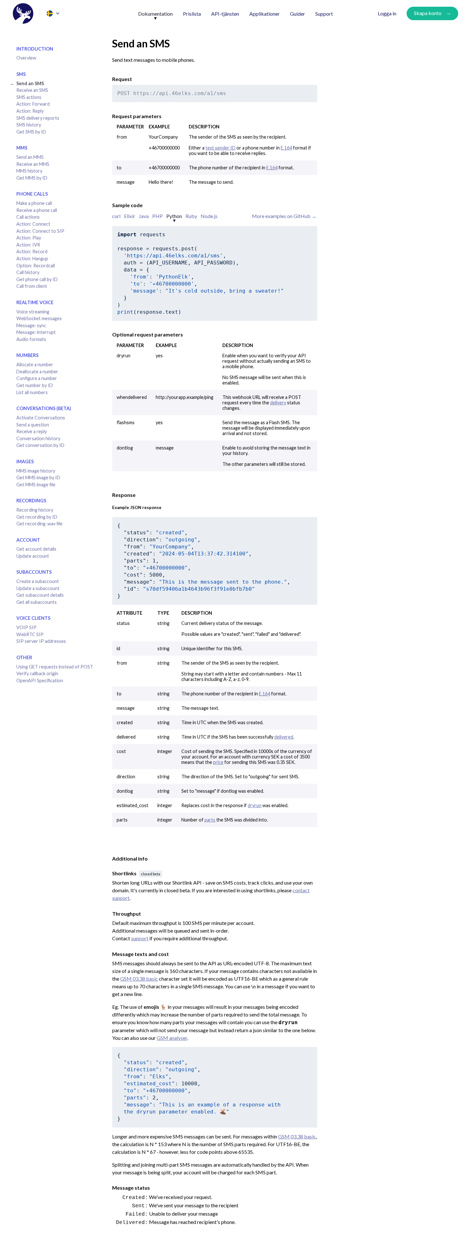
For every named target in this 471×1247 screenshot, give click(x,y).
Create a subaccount (37, 581)
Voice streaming (32, 311)
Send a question (32, 424)
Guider (297, 14)
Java (144, 216)
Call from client (31, 286)
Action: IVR (28, 244)
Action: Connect (33, 224)
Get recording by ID (36, 517)
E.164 (286, 147)
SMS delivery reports (37, 118)
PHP (157, 216)
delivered (283, 737)
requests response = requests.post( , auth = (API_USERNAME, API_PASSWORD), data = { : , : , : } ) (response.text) (200, 273)
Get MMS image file (35, 484)
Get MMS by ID (31, 178)
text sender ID (220, 147)
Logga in (387, 13)
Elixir (129, 216)
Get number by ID (34, 385)
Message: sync (31, 325)
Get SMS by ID (31, 131)
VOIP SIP (26, 627)
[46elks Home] (23, 13)
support (139, 938)
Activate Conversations (40, 417)
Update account (32, 556)
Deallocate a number (37, 371)
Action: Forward (33, 104)
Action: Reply (30, 111)
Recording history (34, 510)
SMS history (28, 124)
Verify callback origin (37, 673)
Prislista (192, 14)
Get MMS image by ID (38, 477)
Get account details (36, 549)
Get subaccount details (40, 595)
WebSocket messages (39, 318)
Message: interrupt (36, 332)
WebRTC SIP (30, 634)
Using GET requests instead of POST (54, 666)
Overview (26, 58)
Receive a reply (31, 431)
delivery (278, 402)
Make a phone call (34, 203)
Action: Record (31, 251)
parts (209, 819)
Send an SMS (30, 83)
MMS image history (35, 471)
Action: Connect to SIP (40, 231)
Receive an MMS (32, 164)
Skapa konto (428, 13)
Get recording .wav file (39, 523)
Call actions (28, 217)
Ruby (191, 216)
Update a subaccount (38, 588)
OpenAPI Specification (39, 680)
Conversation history (38, 438)
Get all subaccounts (36, 602)
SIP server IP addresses (41, 641)
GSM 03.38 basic (139, 979)
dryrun (254, 805)
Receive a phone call (36, 210)
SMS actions (28, 97)
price (218, 762)
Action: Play (28, 237)
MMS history (29, 171)
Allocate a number (34, 364)
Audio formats (31, 339)
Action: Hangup (32, 258)
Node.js (209, 216)
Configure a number (36, 378)
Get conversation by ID (40, 445)
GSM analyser (172, 1038)
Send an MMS (30, 157)
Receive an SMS (32, 90)
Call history (27, 272)
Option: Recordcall (35, 265)
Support (324, 14)
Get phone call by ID (37, 279)
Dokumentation (155, 14)
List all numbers (32, 392)
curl (116, 216)
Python (174, 216)
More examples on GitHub (281, 216)
